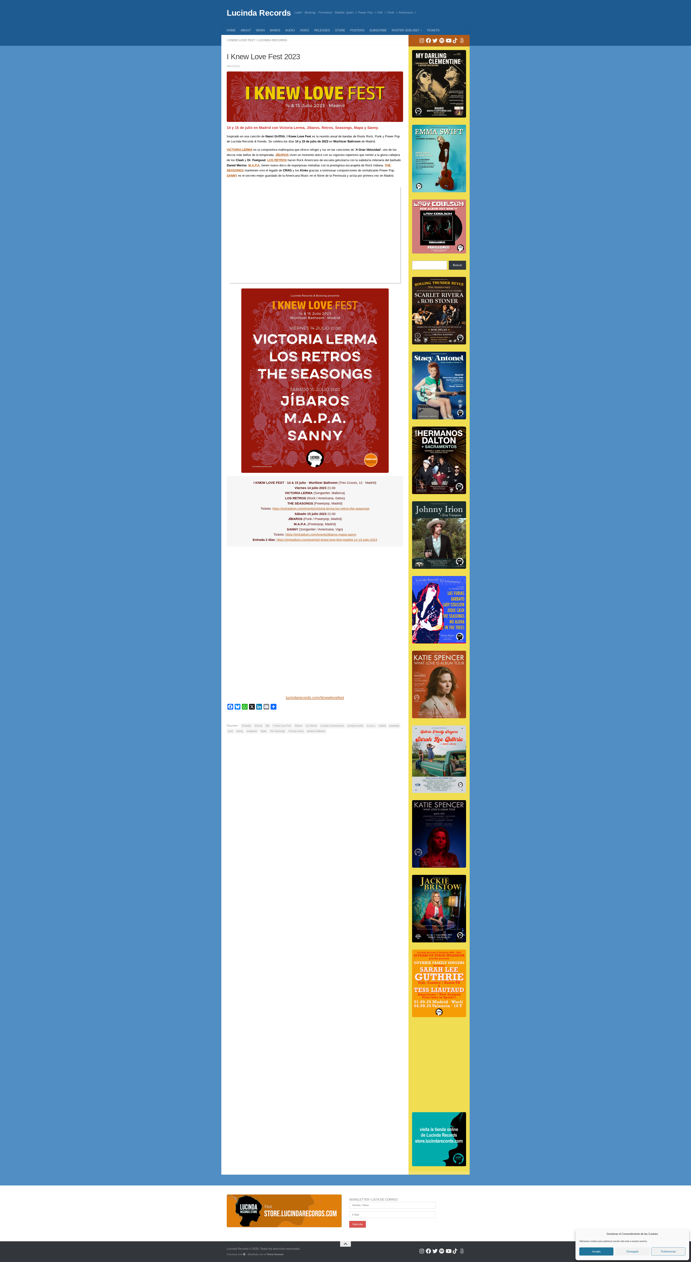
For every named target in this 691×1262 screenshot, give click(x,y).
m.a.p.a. (371, 725)
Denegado (632, 1251)
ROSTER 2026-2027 (405, 30)
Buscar (457, 265)
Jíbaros (298, 725)
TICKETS (433, 30)
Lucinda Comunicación (332, 725)
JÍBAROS (282, 155)
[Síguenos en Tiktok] (455, 40)
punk (230, 731)
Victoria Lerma (296, 731)
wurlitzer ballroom (316, 731)
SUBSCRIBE (378, 30)
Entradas (246, 725)
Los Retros (311, 725)
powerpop (394, 725)
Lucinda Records (259, 12)
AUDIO (290, 30)
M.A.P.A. (254, 165)
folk (267, 725)
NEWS (260, 30)
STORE (340, 30)
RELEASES (322, 30)
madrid (382, 725)
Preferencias (668, 1251)
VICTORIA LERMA (239, 149)
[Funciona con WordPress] (244, 1254)
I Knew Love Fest (241, 40)
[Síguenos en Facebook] (428, 40)
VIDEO (304, 30)
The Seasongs (277, 731)
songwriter (252, 731)
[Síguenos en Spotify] (441, 40)
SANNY (232, 175)
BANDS (275, 30)
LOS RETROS (277, 160)
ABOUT (246, 30)
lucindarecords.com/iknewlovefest (315, 697)
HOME (231, 30)
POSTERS (357, 30)
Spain (264, 731)
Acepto (596, 1251)
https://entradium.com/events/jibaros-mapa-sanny (320, 534)
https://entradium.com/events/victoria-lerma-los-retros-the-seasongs (320, 508)
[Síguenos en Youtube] (448, 40)
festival (258, 725)
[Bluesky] (461, 40)
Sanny (239, 731)
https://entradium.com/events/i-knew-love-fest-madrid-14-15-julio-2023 (327, 540)
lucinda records (355, 725)
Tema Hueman (275, 1254)
